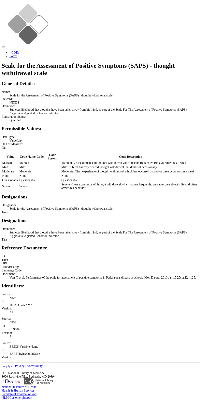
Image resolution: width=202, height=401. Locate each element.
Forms (13, 56)
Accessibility (35, 366)
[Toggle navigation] (3, 46)
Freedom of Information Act (19, 394)
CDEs (15, 52)
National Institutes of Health (19, 387)
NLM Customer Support (17, 397)
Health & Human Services (18, 390)
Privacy (20, 366)
